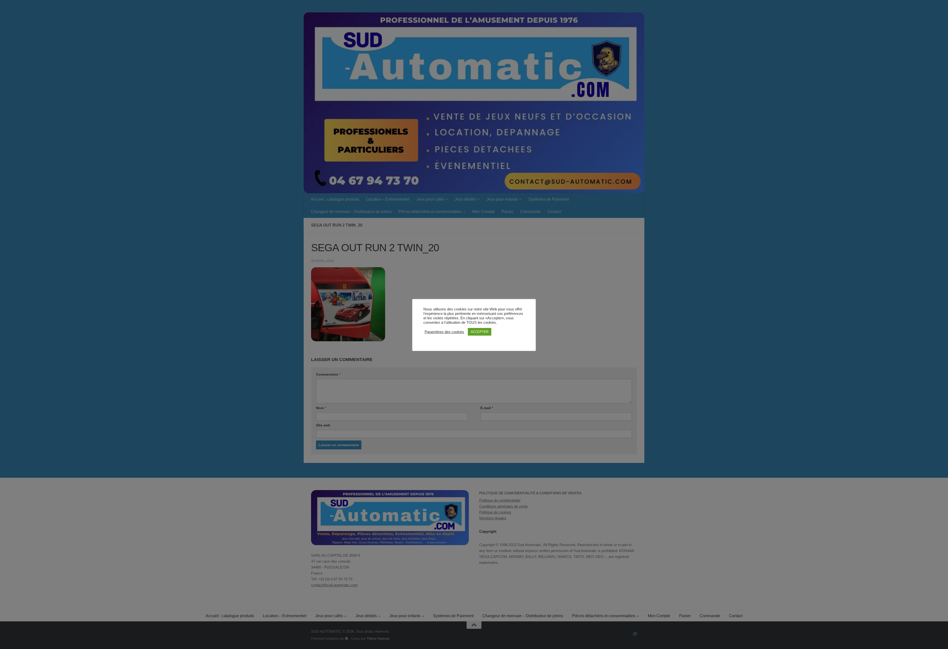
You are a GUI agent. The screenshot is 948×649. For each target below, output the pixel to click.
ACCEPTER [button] (479, 332)
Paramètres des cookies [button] (444, 332)
